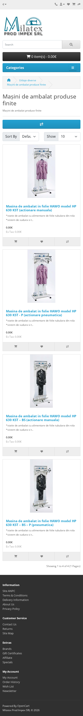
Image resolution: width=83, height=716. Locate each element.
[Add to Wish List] (41, 241)
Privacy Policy (11, 609)
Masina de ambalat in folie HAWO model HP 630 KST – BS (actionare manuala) (41, 418)
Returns (8, 629)
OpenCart (23, 706)
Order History (11, 682)
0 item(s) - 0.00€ (43, 56)
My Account (10, 677)
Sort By (11, 136)
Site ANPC (9, 591)
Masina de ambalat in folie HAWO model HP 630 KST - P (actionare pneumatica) (41, 313)
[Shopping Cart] (73, 4)
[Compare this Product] (67, 241)
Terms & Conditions (15, 595)
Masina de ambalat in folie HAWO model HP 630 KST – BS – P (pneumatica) (41, 523)
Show (51, 136)
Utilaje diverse (27, 80)
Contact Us (9, 624)
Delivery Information (16, 600)
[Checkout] (79, 4)
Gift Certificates (12, 653)
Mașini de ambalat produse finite (26, 84)
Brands (7, 649)
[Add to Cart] (16, 241)
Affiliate (7, 658)
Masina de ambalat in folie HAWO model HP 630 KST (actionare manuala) (41, 208)
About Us (8, 604)
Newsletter (9, 691)
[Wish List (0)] (68, 4)
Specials (8, 662)
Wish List (8, 686)
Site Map (8, 633)
